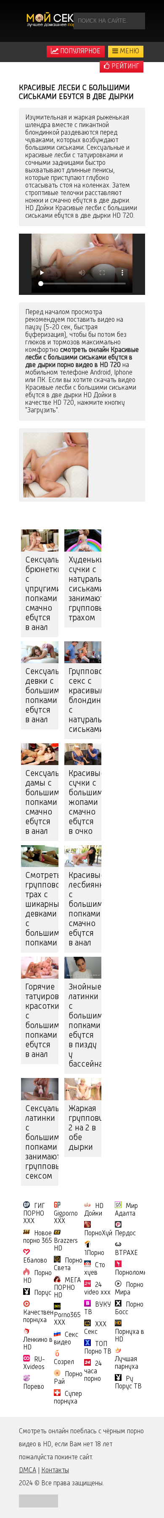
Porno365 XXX (67, 1319)
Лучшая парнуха (126, 1363)
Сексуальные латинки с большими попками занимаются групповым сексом (41, 1143)
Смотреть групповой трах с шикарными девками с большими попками (41, 910)
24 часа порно (93, 1372)
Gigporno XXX (66, 1218)
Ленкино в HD (38, 1344)
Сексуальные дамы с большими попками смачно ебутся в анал (41, 803)
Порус (42, 1293)
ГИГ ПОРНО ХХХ (34, 1214)
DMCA (27, 1470)
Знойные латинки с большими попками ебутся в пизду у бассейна (85, 1026)
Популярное (79, 51)
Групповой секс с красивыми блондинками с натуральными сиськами (85, 701)
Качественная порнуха (43, 1317)
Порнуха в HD (129, 1336)
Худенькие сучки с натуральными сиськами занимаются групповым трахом (85, 589)
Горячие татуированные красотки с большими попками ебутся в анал (41, 1021)
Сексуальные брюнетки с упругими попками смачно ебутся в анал (41, 594)
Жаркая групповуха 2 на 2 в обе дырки (85, 1128)
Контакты (55, 1470)
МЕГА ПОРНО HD (67, 1288)
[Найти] (136, 21)
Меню (128, 51)
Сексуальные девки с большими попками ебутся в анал (41, 696)
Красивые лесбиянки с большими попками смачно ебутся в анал (85, 910)
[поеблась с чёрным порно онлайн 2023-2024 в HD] (54, 21)
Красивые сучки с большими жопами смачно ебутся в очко (85, 803)
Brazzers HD (66, 1245)
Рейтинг (124, 66)
